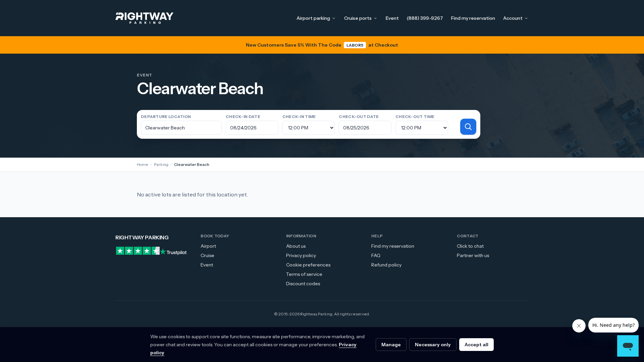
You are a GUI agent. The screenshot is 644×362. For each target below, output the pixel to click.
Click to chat (470, 246)
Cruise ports (358, 18)
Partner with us (473, 255)
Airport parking (313, 18)
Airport (208, 246)
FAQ (375, 255)
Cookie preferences (308, 265)
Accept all (476, 345)
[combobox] (181, 128)
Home (142, 164)
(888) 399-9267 (425, 18)
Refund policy (386, 265)
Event (392, 18)
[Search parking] (468, 127)
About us (296, 246)
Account (513, 18)
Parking (161, 164)
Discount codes (303, 284)
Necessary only (433, 345)
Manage (391, 345)
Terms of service (304, 274)
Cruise (207, 255)
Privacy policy (301, 255)
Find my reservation (473, 18)
